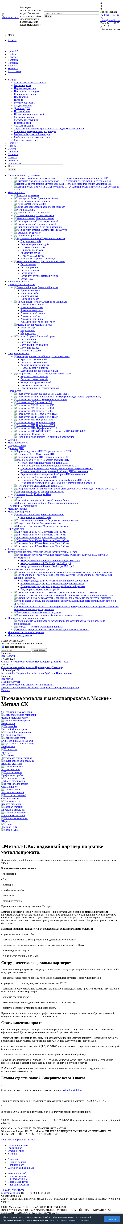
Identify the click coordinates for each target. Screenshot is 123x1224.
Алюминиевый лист (31, 310)
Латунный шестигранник (34, 344)
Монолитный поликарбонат (63, 503)
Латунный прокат (46, 336)
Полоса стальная (17, 1176)
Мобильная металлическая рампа (32, 137)
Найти (12, 169)
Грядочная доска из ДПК (57, 457)
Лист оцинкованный (51, 227)
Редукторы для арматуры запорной (39, 589)
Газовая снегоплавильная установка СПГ (85, 178)
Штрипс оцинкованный (21, 1167)
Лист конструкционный (33, 362)
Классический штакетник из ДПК (39, 477)
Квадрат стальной (46, 224)
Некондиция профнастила (60, 436)
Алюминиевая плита (31, 307)
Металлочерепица (24, 117)
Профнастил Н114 (47, 428)
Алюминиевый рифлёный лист (37, 321)
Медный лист (27, 330)
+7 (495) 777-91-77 (110, 16)
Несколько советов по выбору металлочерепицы (27, 684)
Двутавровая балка (48, 198)
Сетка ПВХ (26, 278)
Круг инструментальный (34, 376)
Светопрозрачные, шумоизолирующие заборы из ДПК (50, 465)
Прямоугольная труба (32, 255)
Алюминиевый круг (31, 316)
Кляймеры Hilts (42, 494)
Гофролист (35, 232)
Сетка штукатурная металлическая (39, 275)
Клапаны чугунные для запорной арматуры (89, 595)
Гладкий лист (39, 434)
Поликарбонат (22, 111)
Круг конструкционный (33, 359)
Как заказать (14, 71)
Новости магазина (14, 646)
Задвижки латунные (50, 612)
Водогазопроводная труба (34, 244)
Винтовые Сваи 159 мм (56, 546)
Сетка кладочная (29, 270)
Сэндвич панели (23, 105)
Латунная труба (29, 342)
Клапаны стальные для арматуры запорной (87, 598)
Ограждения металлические (63, 520)
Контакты (13, 68)
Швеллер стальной (48, 221)
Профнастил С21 (45, 411)
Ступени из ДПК (45, 454)
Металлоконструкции (26, 120)
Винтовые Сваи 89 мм (54, 537)
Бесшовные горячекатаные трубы (38, 258)
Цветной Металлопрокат (27, 91)
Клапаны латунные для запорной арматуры (88, 572)
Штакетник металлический (29, 114)
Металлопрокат (22, 85)
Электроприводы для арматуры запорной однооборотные (52, 583)
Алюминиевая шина (31, 319)
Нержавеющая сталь (25, 88)
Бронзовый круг (29, 296)
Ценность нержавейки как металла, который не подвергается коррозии (40, 687)
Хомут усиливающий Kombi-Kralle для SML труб (47, 566)
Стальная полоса (45, 215)
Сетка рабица (27, 273)
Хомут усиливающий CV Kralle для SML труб (45, 563)
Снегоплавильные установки (30, 82)
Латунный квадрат (30, 350)
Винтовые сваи (22, 122)
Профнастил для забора (56, 393)
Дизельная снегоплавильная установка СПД (90, 181)
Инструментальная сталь (57, 373)
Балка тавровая (42, 201)
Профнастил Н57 (45, 419)
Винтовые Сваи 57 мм (54, 531)
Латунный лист (28, 339)
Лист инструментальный (34, 379)
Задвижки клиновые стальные (67, 615)
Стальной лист (41, 212)
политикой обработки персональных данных (70, 1220)
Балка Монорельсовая (53, 206)
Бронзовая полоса (30, 290)
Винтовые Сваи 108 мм (56, 540)
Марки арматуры (10, 681)
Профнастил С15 (45, 405)
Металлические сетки (53, 261)
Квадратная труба (30, 252)
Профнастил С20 (45, 408)
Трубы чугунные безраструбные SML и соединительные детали (49, 128)
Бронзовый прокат (48, 287)
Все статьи (7, 678)
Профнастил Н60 (45, 422)
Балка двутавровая (18, 1145)
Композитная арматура (54, 229)
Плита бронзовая (29, 298)
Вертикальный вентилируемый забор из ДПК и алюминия (52, 474)
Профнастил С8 (43, 402)
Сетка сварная (28, 264)
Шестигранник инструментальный (39, 388)
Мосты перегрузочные (26, 140)
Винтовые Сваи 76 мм (54, 534)
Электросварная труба (32, 247)
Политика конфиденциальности (18, 1139)
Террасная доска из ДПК (57, 451)
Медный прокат (43, 324)
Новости (12, 65)
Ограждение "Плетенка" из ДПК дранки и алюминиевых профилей (57, 482)
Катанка (30, 209)
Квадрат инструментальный (35, 382)
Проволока (35, 235)
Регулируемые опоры (52, 491)
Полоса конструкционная (34, 367)
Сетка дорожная (29, 267)
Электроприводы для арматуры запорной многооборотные (52, 586)
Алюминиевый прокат (54, 301)
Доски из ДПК (22, 108)
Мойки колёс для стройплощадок (32, 134)
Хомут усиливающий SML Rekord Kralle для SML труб (50, 560)
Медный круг (27, 327)
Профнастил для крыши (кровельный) (80, 396)
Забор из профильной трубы (35, 517)
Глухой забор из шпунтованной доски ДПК (44, 462)
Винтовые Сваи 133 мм (56, 543)
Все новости (8, 655)
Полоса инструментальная (34, 385)
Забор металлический (52, 514)
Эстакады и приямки (51, 626)
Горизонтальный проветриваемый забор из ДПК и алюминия (54, 471)
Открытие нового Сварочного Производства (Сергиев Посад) (35, 661)
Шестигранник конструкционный (39, 370)
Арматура (33, 195)
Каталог (12, 40)
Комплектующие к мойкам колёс (71, 629)
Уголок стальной (45, 218)
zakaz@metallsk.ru (110, 20)
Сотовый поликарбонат (56, 500)
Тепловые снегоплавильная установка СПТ (89, 183)
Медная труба (28, 333)
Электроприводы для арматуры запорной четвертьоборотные (54, 580)
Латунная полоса (29, 347)
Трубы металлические (53, 238)
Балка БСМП (39, 204)
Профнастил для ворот (54, 399)
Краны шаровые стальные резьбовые (78, 592)
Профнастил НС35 (48, 413)
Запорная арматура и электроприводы (35, 131)
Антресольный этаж (50, 523)
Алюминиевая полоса (32, 304)
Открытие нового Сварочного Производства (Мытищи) (32, 667)
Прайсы (12, 54)
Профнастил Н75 (45, 425)
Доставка (13, 59)
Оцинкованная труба (31, 250)
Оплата (12, 57)
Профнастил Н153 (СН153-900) (69, 431)
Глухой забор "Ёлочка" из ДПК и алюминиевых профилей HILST (56, 468)
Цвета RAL (14, 51)
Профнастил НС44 (48, 416)
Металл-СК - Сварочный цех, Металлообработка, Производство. (36, 673)
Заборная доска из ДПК (56, 459)
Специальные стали (25, 94)
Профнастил (21, 97)
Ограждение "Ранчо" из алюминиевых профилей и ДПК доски (55, 480)
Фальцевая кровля (24, 125)
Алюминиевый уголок (32, 313)
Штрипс (18, 99)
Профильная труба (30, 241)
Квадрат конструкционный (35, 365)
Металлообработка (24, 102)
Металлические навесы (55, 526)
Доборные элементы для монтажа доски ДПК (92, 488)
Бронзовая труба (29, 293)
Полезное (13, 62)
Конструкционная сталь (56, 356)
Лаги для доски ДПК (51, 485)
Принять (111, 1219)
